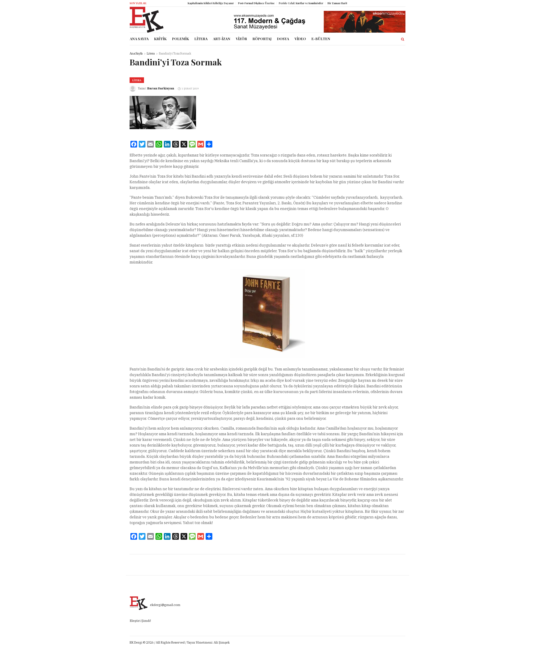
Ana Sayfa (136, 53)
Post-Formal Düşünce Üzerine (243, 3)
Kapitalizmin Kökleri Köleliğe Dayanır (198, 3)
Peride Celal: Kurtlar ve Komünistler (288, 3)
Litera (151, 53)
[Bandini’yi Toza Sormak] (163, 112)
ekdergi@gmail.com (165, 605)
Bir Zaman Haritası (326, 3)
